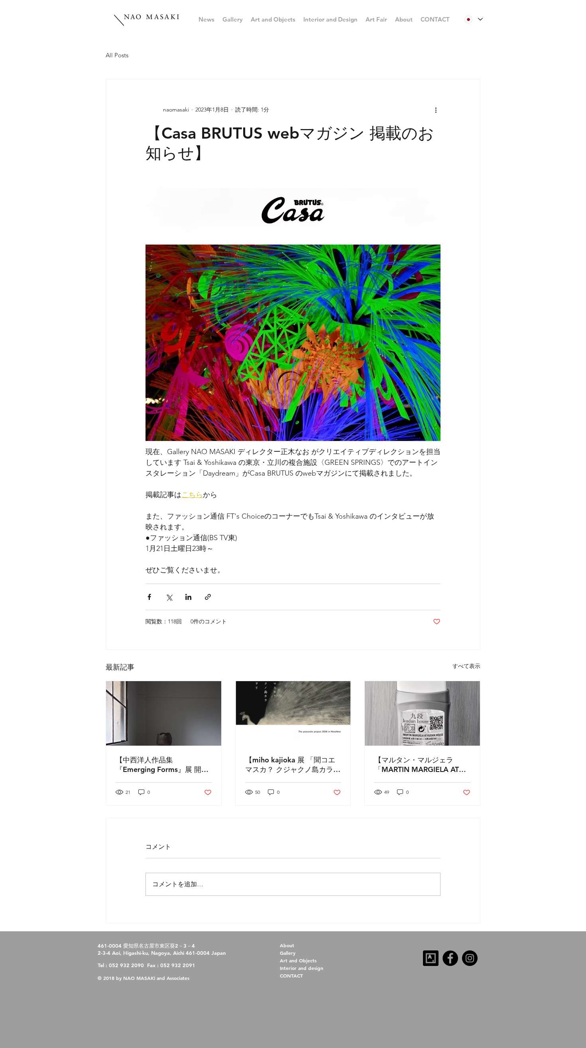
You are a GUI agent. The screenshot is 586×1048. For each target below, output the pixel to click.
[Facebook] (450, 958)
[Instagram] (470, 958)
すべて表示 (466, 666)
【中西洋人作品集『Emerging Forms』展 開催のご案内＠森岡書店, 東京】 (162, 764)
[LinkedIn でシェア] (188, 597)
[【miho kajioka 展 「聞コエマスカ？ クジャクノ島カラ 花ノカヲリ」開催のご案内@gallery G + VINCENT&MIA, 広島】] (293, 713)
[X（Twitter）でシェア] (169, 597)
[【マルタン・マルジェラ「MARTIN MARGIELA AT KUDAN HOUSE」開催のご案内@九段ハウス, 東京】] (422, 713)
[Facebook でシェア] (149, 597)
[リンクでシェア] (208, 597)
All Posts (117, 55)
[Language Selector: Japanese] (473, 19)
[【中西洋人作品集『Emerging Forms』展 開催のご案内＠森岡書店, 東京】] (163, 713)
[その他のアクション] (435, 109)
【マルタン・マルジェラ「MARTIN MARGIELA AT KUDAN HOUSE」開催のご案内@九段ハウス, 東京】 (418, 764)
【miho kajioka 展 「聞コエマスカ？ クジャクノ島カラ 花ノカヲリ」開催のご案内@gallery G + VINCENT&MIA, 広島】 (290, 764)
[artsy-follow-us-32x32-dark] (431, 958)
